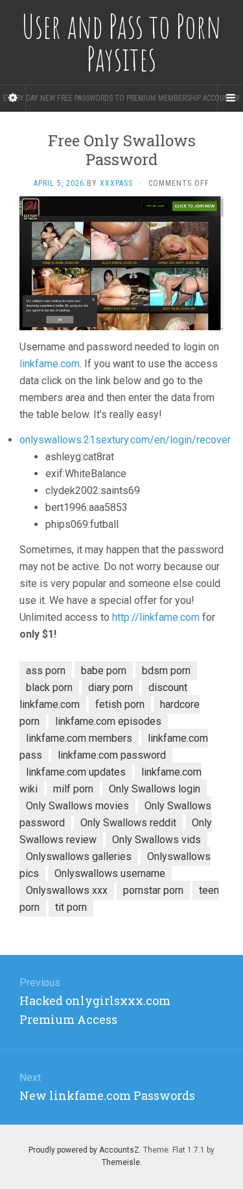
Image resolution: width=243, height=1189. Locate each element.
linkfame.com (49, 364)
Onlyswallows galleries (79, 856)
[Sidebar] (13, 98)
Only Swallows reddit (128, 823)
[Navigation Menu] (230, 98)
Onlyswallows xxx (67, 890)
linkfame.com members (79, 738)
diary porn (110, 687)
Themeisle (121, 1162)
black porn (49, 687)
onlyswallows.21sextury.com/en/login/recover (125, 440)
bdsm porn (166, 670)
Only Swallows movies (77, 806)
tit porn (71, 907)
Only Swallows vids (156, 839)
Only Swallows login (154, 789)
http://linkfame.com (156, 617)
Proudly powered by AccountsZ (84, 1150)
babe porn (103, 670)
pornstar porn (153, 890)
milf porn (73, 789)
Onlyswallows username (109, 873)
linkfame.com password (112, 755)
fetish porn (120, 704)
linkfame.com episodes (108, 721)
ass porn (45, 670)
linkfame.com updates (76, 772)
